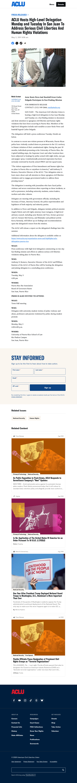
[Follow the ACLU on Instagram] (25, 700)
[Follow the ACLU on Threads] (36, 700)
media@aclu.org (16, 99)
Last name (39, 370)
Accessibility (53, 761)
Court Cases (34, 723)
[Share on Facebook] (12, 44)
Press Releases (19, 14)
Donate (61, 4)
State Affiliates (17, 735)
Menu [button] (51, 4)
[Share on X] (17, 44)
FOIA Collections (36, 727)
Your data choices (42, 761)
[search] (63, 770)
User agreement (16, 761)
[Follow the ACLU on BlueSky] (42, 700)
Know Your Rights (36, 731)
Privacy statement (28, 761)
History (14, 731)
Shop (53, 723)
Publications (35, 739)
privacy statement (16, 397)
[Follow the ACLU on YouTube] (19, 700)
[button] (21, 43)
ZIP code (15, 386)
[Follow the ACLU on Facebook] (13, 700)
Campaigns (34, 719)
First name (16, 370)
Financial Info (16, 727)
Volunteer (55, 731)
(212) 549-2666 (15, 101)
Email (14, 378)
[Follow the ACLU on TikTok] (30, 700)
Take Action (56, 727)
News (32, 735)
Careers (14, 719)
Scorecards (34, 743)
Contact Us (15, 723)
